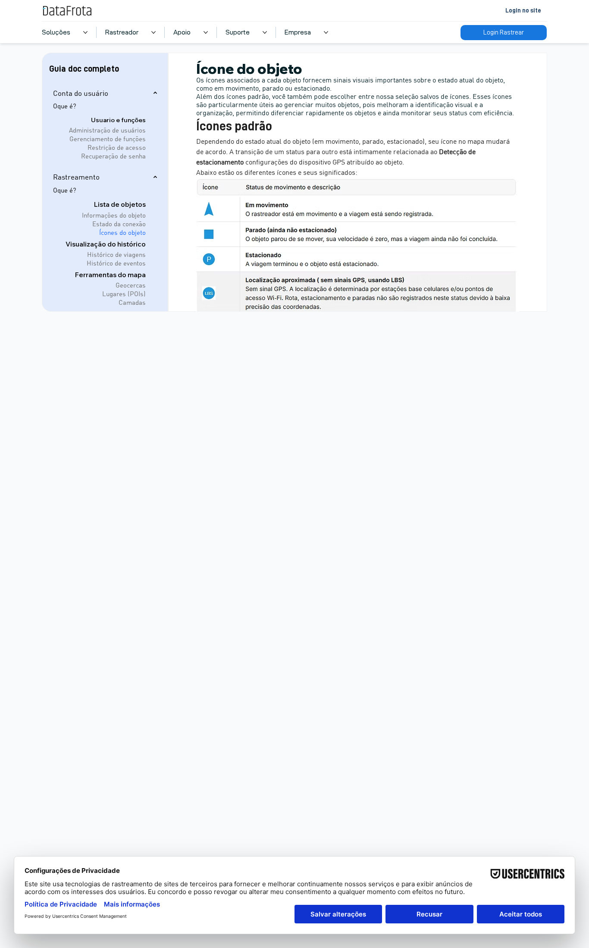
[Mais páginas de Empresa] (326, 32)
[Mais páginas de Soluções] (85, 32)
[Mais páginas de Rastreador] (153, 32)
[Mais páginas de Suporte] (265, 32)
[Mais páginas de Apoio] (206, 32)
